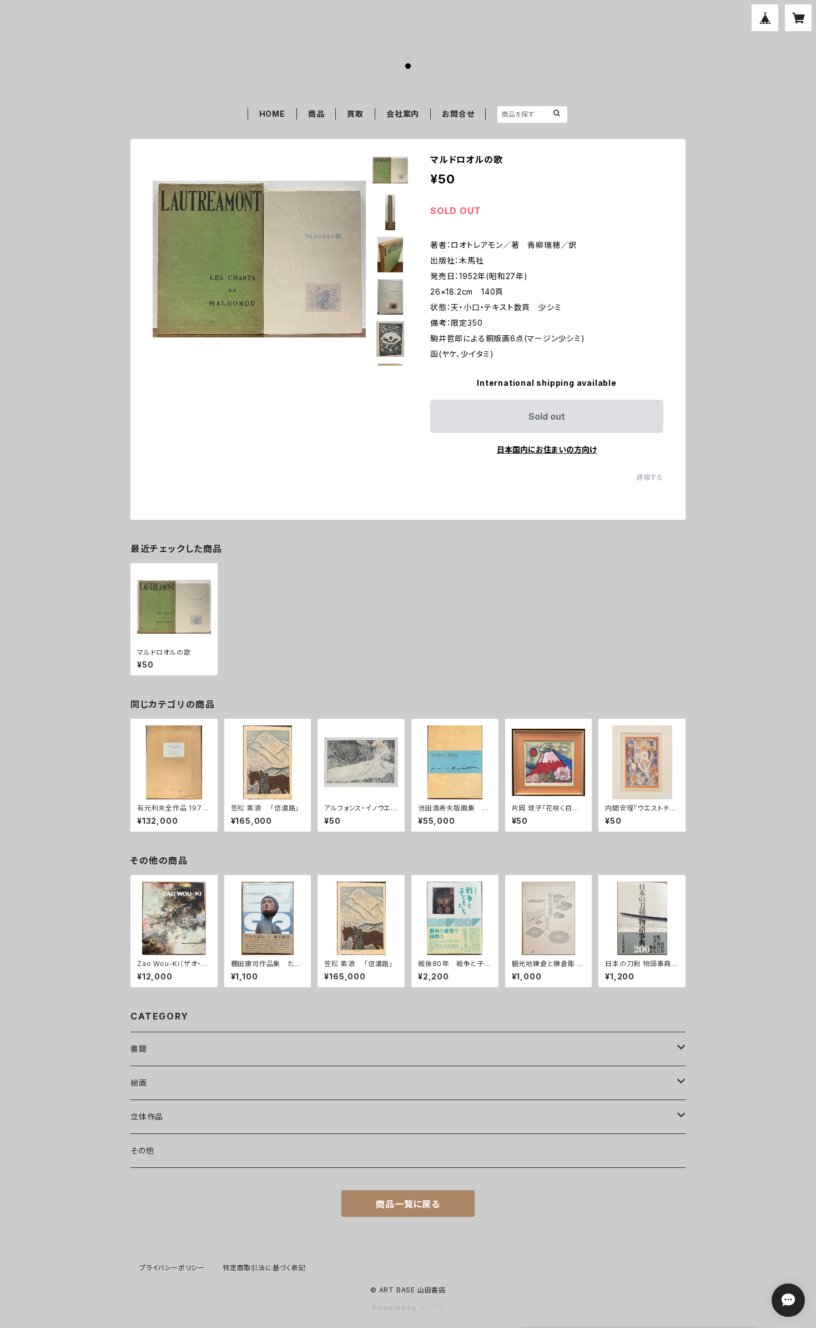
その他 (142, 1150)
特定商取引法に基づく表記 (264, 1268)
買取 (355, 113)
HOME (272, 113)
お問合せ (458, 113)
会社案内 (402, 113)
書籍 (138, 1048)
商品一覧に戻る (408, 1204)
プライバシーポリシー (172, 1268)
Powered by (395, 1308)
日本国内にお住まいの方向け (547, 449)
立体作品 (146, 1116)
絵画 (138, 1082)
